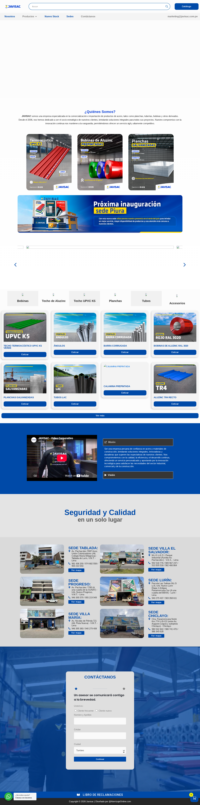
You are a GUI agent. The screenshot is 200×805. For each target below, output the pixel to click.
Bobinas (23, 301)
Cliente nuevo (105, 710)
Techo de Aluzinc (54, 301)
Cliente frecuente (85, 710)
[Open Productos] (36, 16)
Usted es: (78, 706)
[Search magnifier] (167, 6)
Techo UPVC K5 (84, 301)
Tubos (146, 301)
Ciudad (77, 744)
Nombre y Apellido (82, 715)
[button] (15, 264)
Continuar (100, 759)
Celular (77, 729)
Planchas (115, 301)
